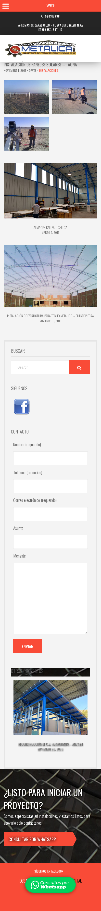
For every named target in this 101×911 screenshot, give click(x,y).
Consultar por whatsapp (32, 839)
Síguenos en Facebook (48, 871)
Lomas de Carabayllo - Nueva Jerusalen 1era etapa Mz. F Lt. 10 (52, 27)
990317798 (52, 16)
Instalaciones (48, 70)
